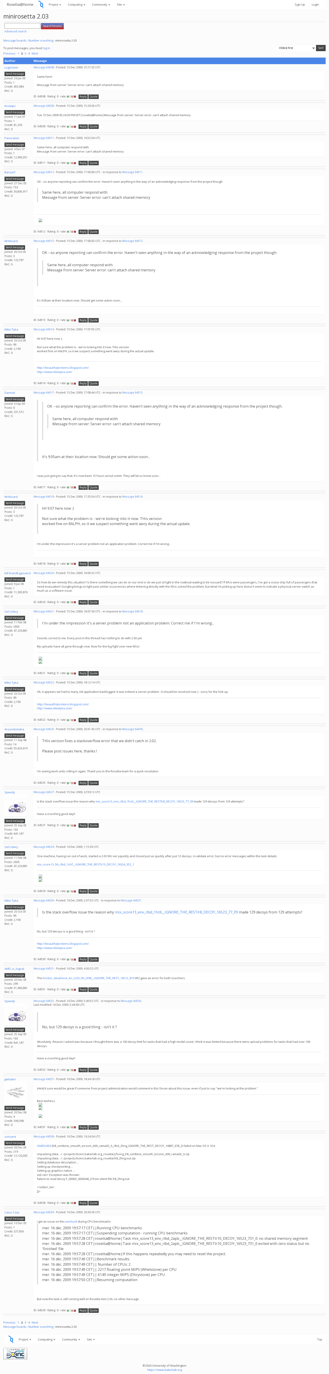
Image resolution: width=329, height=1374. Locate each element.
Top (319, 1339)
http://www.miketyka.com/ (54, 372)
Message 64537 (44, 1079)
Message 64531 (44, 968)
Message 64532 (44, 1001)
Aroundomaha (14, 729)
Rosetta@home (20, 4)
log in (46, 48)
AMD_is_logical (14, 969)
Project (54, 4)
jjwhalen (10, 1079)
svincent (10, 1137)
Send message (15, 74)
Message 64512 (44, 172)
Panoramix (11, 138)
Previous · (10, 53)
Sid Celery (11, 612)
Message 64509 (44, 106)
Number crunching (40, 40)
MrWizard (11, 241)
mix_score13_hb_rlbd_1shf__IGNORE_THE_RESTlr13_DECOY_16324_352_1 (85, 864)
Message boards (14, 40)
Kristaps (10, 106)
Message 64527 (44, 792)
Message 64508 (44, 67)
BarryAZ (9, 172)
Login (315, 4)
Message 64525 (44, 729)
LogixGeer (11, 67)
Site (120, 4)
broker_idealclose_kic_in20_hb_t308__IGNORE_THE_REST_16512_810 (88, 978)
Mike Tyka (11, 329)
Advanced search (15, 31)
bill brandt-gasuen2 (17, 573)
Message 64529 (44, 847)
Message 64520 (44, 573)
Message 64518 (44, 496)
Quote (94, 96)
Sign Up (300, 4)
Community (100, 4)
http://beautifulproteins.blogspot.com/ (63, 368)
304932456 (44, 1146)
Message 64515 (44, 241)
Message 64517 (44, 392)
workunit (71, 1221)
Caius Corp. (12, 1212)
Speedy (9, 792)
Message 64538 (44, 1136)
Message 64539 (44, 1212)
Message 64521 (44, 611)
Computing (75, 4)
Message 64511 (44, 138)
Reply (83, 96)
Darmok (9, 393)
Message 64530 (44, 900)
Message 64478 (132, 729)
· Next (34, 53)
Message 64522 (44, 682)
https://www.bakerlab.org (164, 1370)
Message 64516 (44, 329)
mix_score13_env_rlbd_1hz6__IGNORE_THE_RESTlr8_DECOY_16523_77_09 (144, 801)
